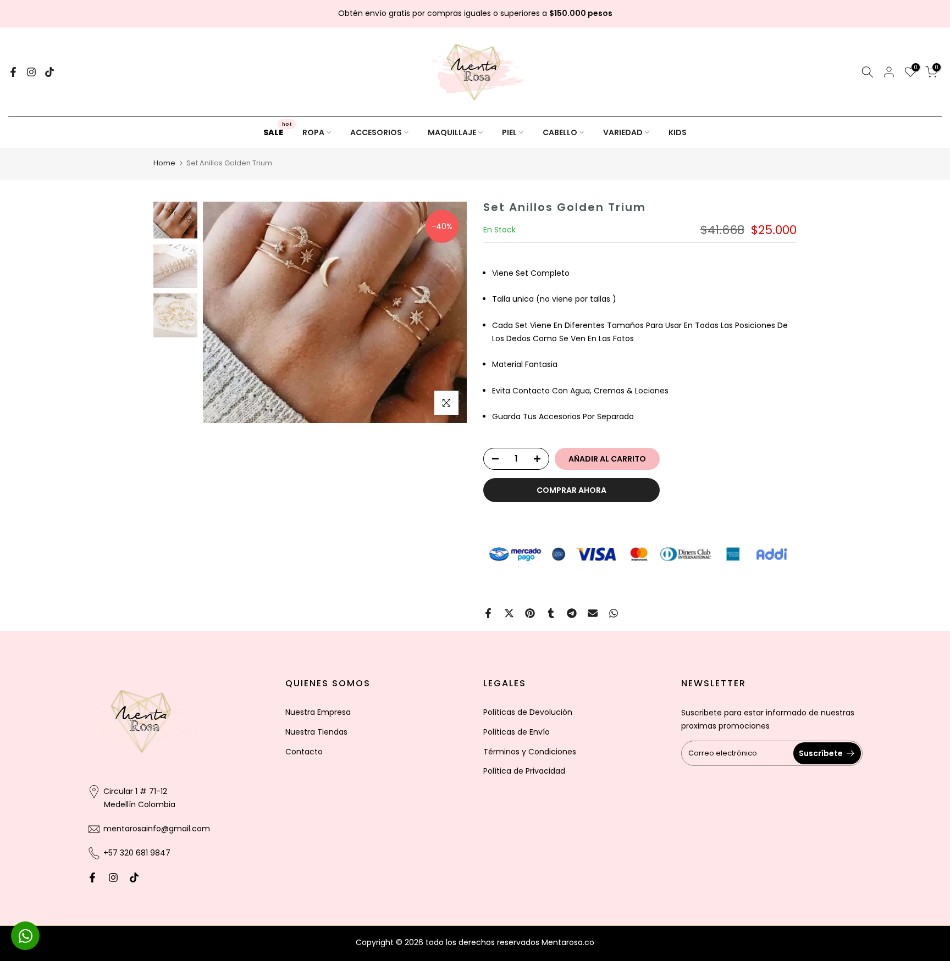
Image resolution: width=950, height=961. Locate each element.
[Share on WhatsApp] (613, 613)
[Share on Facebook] (488, 613)
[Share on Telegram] (572, 613)
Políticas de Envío (516, 731)
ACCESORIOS (376, 132)
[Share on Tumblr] (551, 613)
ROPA (313, 132)
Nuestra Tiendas (316, 731)
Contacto (304, 751)
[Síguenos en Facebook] (13, 72)
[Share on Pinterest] (530, 613)
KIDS (678, 132)
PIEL (509, 132)
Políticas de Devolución (527, 712)
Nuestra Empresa (318, 712)
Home (164, 163)
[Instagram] (31, 72)
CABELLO (560, 132)
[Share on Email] (593, 613)
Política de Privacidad (524, 770)
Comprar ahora (571, 490)
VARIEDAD (623, 132)
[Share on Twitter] (509, 613)
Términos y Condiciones (529, 751)
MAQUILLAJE (452, 132)
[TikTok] (49, 72)
